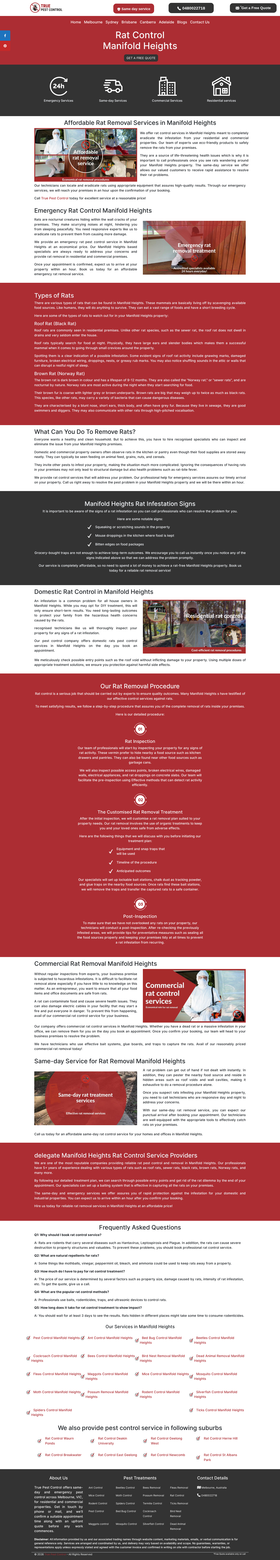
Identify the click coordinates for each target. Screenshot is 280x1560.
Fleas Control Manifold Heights (57, 1374)
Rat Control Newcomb (168, 1455)
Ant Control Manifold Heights (110, 1338)
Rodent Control (98, 1503)
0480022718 (193, 8)
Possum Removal (153, 1495)
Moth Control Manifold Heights (57, 1392)
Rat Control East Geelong (117, 1455)
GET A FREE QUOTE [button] (141, 58)
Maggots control (99, 1523)
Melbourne (93, 22)
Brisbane (129, 22)
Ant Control (95, 1487)
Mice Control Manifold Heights (165, 1374)
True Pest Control (54, 198)
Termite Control (152, 1503)
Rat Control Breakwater (63, 1455)
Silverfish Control (153, 1523)
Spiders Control (125, 1503)
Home (76, 22)
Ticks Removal (179, 1503)
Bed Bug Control (126, 1511)
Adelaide (166, 22)
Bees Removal (151, 1487)
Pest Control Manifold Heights (56, 1338)
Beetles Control (125, 1487)
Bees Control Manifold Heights (111, 1356)
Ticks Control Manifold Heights (220, 1410)
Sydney (112, 22)
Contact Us (200, 22)
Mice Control (96, 1495)
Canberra (148, 22)
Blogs (182, 22)
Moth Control (124, 1495)
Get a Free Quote (255, 8)
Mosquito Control (126, 1523)
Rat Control (177, 1495)
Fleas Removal (179, 1487)
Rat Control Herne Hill (221, 1438)
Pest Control (96, 1511)
